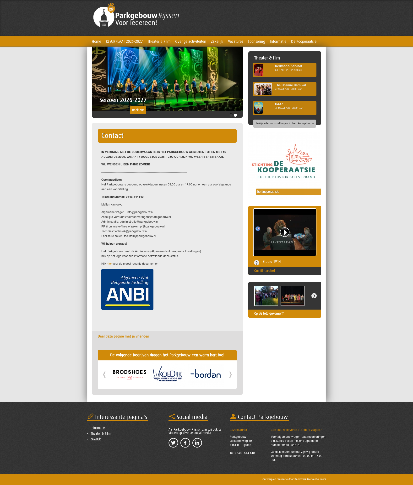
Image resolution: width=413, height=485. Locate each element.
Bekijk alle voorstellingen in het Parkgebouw (284, 123)
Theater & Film (158, 41)
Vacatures (235, 41)
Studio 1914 (272, 262)
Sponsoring (256, 41)
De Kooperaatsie (303, 41)
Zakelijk (217, 41)
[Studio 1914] (284, 232)
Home (96, 41)
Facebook (185, 443)
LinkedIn (197, 443)
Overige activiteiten (190, 41)
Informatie (278, 41)
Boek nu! (138, 110)
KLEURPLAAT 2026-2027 (124, 41)
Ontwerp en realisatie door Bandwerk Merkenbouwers (294, 479)
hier (109, 263)
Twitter (173, 443)
